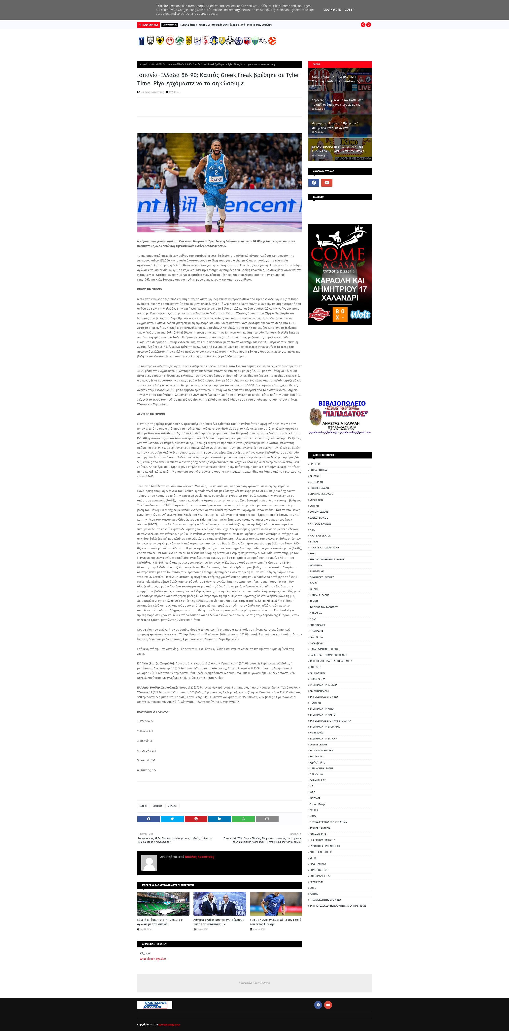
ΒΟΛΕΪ (313, 583)
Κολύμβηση (316, 643)
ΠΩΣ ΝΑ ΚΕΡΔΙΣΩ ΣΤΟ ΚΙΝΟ (325, 899)
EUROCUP (315, 666)
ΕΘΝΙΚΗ (161, 64)
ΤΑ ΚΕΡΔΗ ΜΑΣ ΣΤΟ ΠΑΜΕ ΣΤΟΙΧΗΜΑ (330, 720)
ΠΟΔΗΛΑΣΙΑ (316, 631)
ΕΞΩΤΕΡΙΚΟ (316, 481)
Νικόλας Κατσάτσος (152, 92)
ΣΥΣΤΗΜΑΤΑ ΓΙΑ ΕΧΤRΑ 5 (323, 738)
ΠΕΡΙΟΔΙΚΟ (316, 774)
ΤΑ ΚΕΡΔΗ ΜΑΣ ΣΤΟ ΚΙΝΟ (324, 696)
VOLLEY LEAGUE (318, 744)
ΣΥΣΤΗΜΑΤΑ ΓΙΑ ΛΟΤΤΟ (322, 714)
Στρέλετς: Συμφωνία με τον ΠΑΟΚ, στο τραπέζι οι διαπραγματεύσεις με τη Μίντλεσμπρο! (337, 102)
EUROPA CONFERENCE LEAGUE (327, 559)
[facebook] (313, 183)
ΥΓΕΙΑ (313, 857)
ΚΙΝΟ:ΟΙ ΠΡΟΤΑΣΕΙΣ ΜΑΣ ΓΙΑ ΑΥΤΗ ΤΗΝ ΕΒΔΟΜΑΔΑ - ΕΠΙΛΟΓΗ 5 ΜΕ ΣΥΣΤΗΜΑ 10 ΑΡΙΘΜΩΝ (339, 149)
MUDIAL (314, 589)
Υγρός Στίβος (317, 762)
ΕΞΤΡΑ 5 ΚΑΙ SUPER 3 (321, 750)
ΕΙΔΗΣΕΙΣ (157, 806)
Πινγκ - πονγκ (317, 804)
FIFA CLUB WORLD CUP (322, 840)
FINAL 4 (314, 810)
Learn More (332, 9)
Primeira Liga (317, 678)
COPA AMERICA (318, 834)
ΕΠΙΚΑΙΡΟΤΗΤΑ (318, 469)
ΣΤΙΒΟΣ (314, 541)
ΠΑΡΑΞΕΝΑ (316, 613)
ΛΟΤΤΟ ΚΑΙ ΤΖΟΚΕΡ (321, 852)
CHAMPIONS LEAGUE (321, 493)
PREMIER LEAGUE (319, 487)
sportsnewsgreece (169, 1024)
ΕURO (313, 887)
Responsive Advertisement (254, 982)
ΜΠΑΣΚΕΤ (172, 806)
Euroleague (316, 499)
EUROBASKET (317, 625)
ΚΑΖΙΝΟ (314, 893)
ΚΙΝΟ (313, 816)
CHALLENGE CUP (319, 869)
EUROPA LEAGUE (319, 511)
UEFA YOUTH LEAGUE (321, 768)
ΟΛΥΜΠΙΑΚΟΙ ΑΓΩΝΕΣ (322, 577)
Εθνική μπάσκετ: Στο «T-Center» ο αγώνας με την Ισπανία (160, 922)
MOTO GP (315, 798)
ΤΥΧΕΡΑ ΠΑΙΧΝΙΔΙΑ (320, 828)
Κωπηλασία (316, 732)
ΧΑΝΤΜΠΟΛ (316, 637)
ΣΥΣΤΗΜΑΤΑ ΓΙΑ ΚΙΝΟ (322, 708)
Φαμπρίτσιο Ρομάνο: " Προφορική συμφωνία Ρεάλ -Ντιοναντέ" (335, 126)
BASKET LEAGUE (319, 517)
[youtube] (326, 183)
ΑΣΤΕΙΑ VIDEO (317, 672)
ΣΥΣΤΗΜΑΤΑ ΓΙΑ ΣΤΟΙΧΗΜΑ (325, 726)
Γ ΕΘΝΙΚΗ (315, 702)
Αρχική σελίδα (147, 64)
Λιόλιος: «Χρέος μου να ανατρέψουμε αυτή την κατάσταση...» (218, 922)
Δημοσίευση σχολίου (153, 959)
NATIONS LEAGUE (319, 595)
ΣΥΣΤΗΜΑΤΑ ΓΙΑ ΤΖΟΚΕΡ (323, 684)
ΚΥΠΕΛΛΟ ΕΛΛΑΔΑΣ (320, 523)
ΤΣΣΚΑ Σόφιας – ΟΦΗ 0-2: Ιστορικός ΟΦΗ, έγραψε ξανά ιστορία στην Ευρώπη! (226, 24)
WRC (312, 792)
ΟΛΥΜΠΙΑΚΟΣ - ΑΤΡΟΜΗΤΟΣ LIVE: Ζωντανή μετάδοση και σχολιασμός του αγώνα (338, 79)
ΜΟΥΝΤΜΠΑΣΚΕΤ (319, 690)
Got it (349, 9)
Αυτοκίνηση (316, 881)
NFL (312, 786)
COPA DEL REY (317, 780)
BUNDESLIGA (317, 571)
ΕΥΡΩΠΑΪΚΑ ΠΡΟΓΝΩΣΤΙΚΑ (325, 846)
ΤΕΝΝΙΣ (314, 601)
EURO (313, 553)
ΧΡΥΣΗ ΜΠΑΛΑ (318, 863)
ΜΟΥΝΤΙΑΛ (316, 565)
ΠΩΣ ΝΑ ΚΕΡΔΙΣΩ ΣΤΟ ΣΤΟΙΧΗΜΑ (328, 822)
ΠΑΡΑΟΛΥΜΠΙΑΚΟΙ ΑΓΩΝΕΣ (325, 649)
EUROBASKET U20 (320, 875)
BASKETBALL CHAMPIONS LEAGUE (329, 655)
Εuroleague (316, 756)
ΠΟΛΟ (313, 619)
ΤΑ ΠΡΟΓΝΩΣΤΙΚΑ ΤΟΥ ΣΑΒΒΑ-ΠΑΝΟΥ (331, 660)
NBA (312, 529)
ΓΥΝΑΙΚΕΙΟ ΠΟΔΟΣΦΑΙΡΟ (324, 547)
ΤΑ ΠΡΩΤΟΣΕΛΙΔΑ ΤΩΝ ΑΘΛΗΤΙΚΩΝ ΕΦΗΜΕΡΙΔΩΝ (338, 905)
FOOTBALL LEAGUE (320, 535)
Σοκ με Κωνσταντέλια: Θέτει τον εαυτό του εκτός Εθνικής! (275, 922)
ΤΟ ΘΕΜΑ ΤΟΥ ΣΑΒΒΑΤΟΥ (324, 607)
